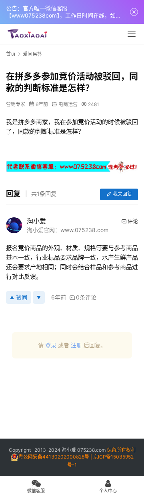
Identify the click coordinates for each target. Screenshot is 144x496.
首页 (11, 54)
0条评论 (86, 297)
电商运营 (68, 104)
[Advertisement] (72, 401)
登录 (50, 345)
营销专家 (15, 104)
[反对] (39, 297)
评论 (133, 221)
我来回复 (122, 194)
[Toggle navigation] (131, 34)
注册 (76, 345)
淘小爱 (36, 221)
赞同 (21, 297)
